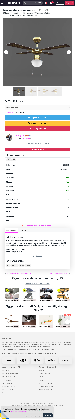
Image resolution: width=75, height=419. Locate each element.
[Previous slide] (6, 52)
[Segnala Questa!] (16, 295)
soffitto (14, 265)
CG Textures (6, 380)
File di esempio (38, 149)
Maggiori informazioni (19, 411)
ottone (21, 265)
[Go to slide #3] (44, 91)
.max (8, 160)
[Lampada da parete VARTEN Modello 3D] (63, 320)
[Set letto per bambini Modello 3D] (12, 293)
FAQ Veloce (43, 377)
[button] (67, 295)
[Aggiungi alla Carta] (12, 295)
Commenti (22, 230)
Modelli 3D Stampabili (10, 374)
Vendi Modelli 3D (8, 383)
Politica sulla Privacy (46, 387)
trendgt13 (19, 135)
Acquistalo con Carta (38, 118)
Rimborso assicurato (46, 393)
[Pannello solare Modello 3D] (29, 293)
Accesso (60, 3)
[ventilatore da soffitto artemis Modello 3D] (12, 320)
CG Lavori (5, 393)
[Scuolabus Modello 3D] (63, 293)
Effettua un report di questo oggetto (39, 225)
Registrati (69, 3)
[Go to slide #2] (31, 91)
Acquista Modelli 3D (11, 367)
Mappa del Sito (58, 405)
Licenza (41, 380)
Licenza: (10, 113)
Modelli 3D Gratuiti (8, 377)
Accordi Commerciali (46, 383)
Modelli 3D (6, 371)
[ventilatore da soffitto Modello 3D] (29, 320)
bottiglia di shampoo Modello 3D (19, 273)
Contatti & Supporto (48, 367)
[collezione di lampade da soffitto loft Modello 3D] (46, 320)
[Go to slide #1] (19, 91)
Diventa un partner (8, 387)
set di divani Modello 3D (59, 273)
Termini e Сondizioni (45, 390)
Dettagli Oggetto (11, 230)
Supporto (42, 371)
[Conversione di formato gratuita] (14, 160)
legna (28, 265)
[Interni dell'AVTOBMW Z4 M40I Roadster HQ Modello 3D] (46, 293)
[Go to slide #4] (56, 91)
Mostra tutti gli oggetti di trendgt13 (37, 283)
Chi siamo (6, 338)
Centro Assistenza (45, 374)
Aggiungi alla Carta (39, 129)
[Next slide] (69, 52)
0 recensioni (26, 139)
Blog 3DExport (7, 390)
